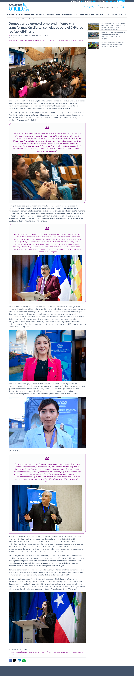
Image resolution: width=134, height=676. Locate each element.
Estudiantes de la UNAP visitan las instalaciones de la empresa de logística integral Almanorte (112, 44)
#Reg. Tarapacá (33, 40)
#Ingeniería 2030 (46, 40)
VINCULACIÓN (54, 15)
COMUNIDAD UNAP (117, 15)
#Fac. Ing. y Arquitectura (18, 40)
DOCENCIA (41, 15)
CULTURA (100, 15)
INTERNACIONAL (86, 15)
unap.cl (11, 19)
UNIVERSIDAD (13, 15)
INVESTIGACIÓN (69, 15)
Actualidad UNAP (20, 19)
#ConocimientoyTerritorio (62, 40)
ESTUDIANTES (27, 15)
